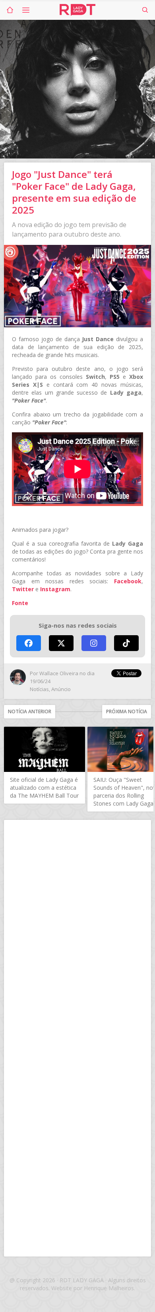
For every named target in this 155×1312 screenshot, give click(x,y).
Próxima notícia (126, 711)
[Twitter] (61, 643)
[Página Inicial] (10, 10)
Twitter (23, 589)
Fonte (20, 603)
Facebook (127, 581)
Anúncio (61, 689)
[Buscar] (145, 10)
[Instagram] (93, 643)
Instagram (55, 589)
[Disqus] (77, 931)
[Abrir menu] (26, 10)
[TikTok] (126, 643)
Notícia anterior (29, 711)
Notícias (39, 689)
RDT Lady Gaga (77, 10)
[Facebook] (28, 643)
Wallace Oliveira (58, 673)
